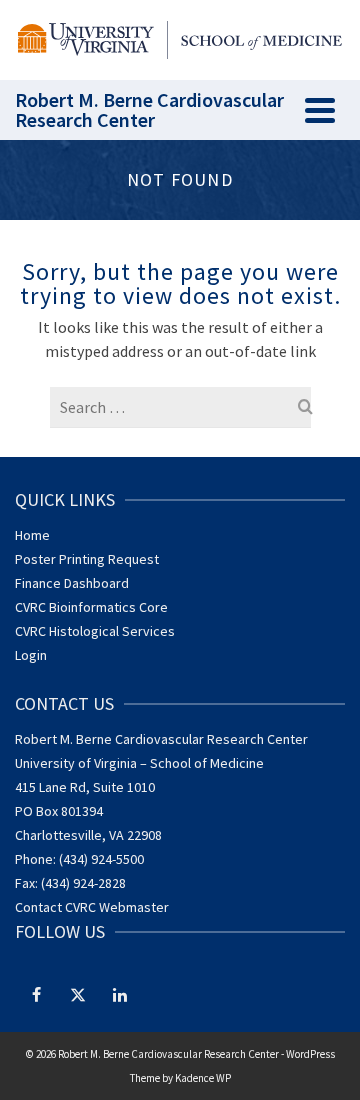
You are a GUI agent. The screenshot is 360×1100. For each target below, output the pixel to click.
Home (32, 535)
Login (31, 655)
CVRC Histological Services (95, 631)
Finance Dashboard (72, 583)
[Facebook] (36, 994)
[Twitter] (78, 994)
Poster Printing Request (87, 559)
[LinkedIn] (120, 994)
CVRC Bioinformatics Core (91, 607)
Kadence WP (203, 1078)
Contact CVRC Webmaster (92, 907)
